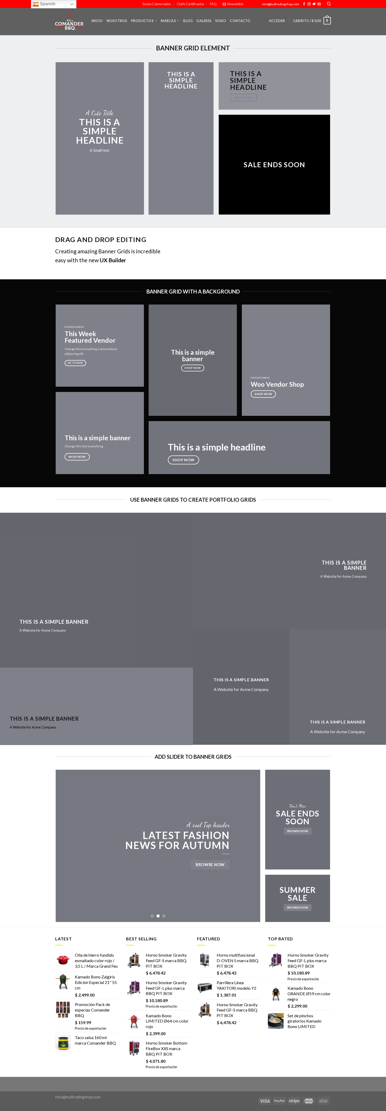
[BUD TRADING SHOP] (69, 21)
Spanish (47, 4)
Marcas (168, 21)
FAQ (213, 4)
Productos (142, 21)
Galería (203, 21)
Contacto (240, 21)
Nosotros (117, 21)
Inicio (97, 21)
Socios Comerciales (156, 4)
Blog (188, 21)
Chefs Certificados (190, 4)
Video (220, 21)
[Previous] (66, 846)
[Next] (249, 846)
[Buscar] (329, 4)
